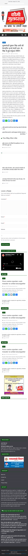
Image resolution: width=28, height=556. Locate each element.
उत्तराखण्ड (4, 42)
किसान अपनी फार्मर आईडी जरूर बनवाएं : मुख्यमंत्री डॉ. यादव (11, 522)
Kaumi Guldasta (15, 53)
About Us (3, 474)
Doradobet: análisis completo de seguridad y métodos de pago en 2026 (14, 301)
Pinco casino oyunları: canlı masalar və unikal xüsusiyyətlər (13, 282)
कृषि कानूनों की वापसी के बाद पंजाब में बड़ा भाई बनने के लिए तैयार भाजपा (15, 128)
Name (3, 217)
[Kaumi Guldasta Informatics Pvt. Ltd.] (2, 35)
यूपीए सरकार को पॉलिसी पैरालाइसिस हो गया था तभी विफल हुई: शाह (13, 144)
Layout (2, 480)
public (4, 278)
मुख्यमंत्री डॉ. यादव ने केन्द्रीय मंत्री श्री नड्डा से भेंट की (10, 514)
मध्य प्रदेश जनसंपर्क (19, 511)
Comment (4, 199)
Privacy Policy (4, 482)
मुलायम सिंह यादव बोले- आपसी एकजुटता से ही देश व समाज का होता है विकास (13, 133)
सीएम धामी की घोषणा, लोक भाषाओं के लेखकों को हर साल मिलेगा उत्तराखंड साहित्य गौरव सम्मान (13, 168)
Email (3, 223)
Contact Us (3, 477)
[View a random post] (25, 35)
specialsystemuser (14, 286)
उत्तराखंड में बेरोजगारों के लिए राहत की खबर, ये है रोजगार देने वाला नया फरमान (13, 180)
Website (3, 229)
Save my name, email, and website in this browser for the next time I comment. (13, 239)
